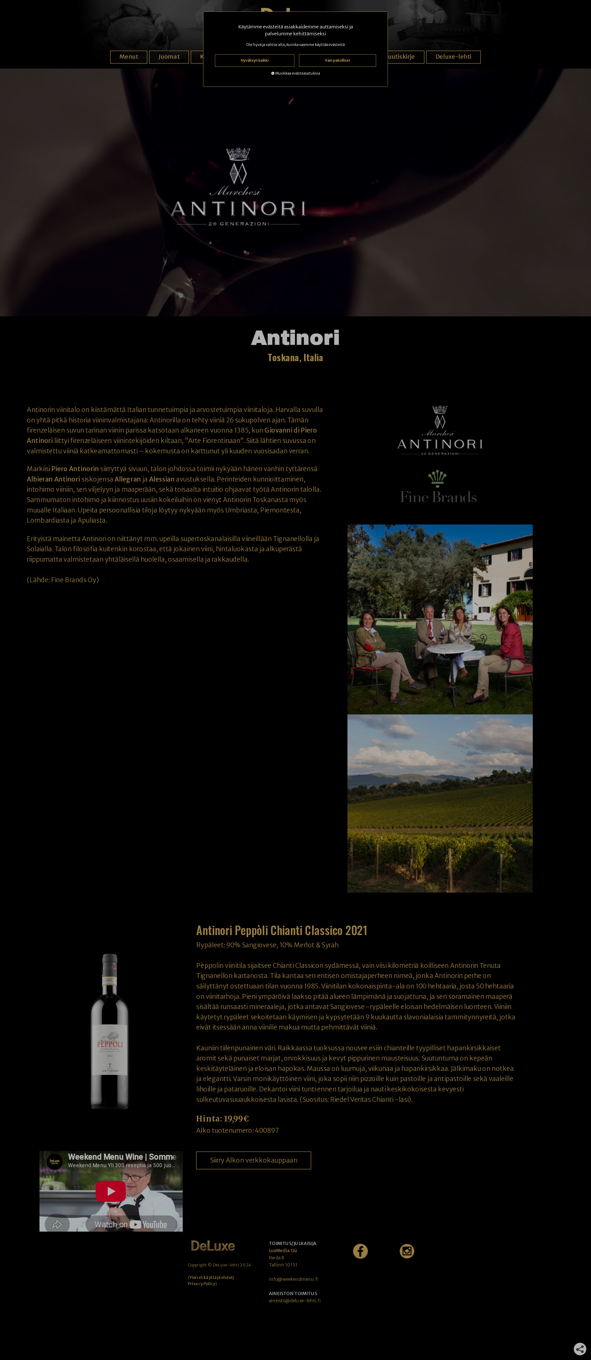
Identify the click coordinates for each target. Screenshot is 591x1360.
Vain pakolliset (337, 60)
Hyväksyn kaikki (254, 60)
